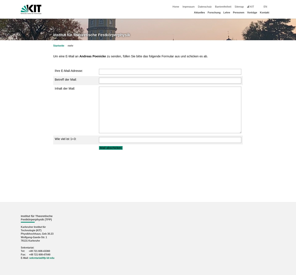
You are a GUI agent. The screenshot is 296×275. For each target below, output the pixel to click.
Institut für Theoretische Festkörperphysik (91, 35)
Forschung (214, 12)
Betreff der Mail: (66, 79)
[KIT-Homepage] (31, 9)
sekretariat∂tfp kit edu (41, 258)
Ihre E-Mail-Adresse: (69, 70)
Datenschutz (205, 6)
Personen (238, 12)
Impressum (189, 6)
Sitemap (239, 6)
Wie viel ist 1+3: (65, 139)
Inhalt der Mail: (65, 88)
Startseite (58, 45)
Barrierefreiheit (223, 6)
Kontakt (264, 12)
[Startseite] (274, 12)
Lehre (226, 12)
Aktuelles (199, 12)
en (265, 6)
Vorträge (252, 12)
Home (176, 6)
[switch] (274, 6)
